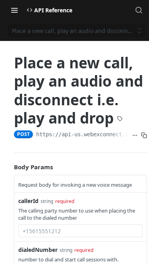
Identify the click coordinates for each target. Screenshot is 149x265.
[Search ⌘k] (138, 10)
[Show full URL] (135, 135)
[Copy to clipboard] (144, 135)
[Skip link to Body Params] (8, 166)
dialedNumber (38, 249)
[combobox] (80, 230)
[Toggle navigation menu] (14, 10)
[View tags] (120, 119)
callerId (28, 201)
